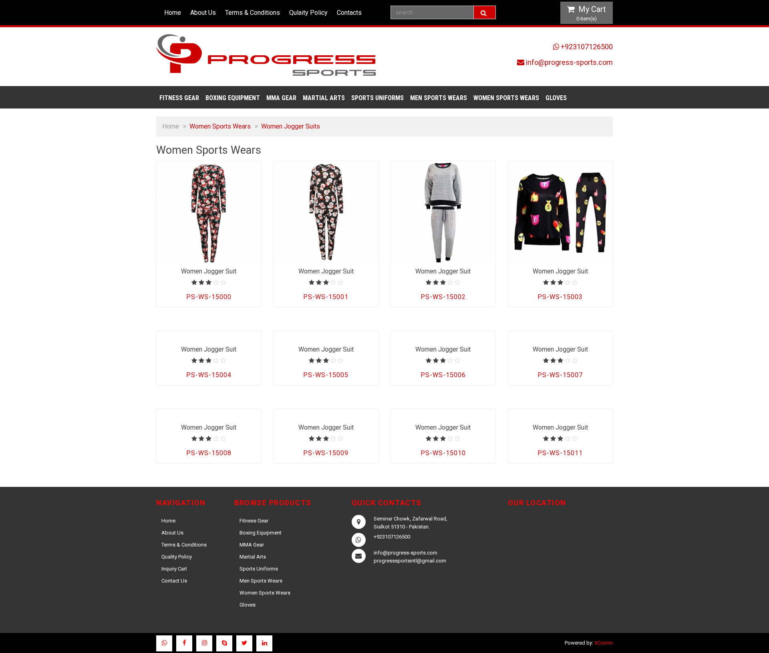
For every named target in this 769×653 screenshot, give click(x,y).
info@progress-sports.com (569, 62)
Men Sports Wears (438, 98)
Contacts (349, 12)
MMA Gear (281, 98)
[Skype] (224, 643)
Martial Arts (324, 98)
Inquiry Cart (174, 569)
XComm (603, 643)
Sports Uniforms (377, 98)
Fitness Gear (179, 98)
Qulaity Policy (308, 12)
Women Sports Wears (506, 98)
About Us (203, 12)
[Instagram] (204, 643)
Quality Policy (176, 557)
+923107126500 (587, 46)
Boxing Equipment (232, 98)
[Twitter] (244, 643)
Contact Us (174, 581)
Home (172, 12)
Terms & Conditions (252, 12)
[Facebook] (184, 643)
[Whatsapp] (164, 643)
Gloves (556, 98)
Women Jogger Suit (208, 271)
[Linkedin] (264, 643)
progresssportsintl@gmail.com (410, 561)
